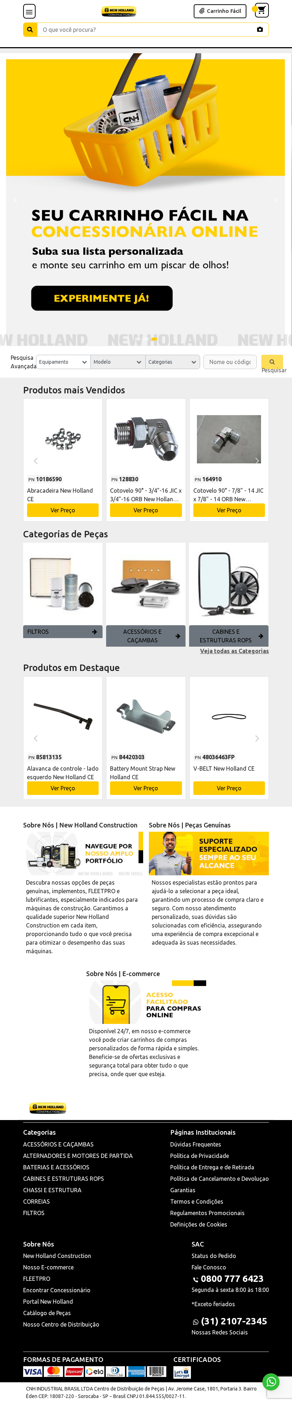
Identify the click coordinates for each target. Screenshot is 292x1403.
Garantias (182, 1190)
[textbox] (63, 362)
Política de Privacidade (199, 1156)
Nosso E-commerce (48, 1267)
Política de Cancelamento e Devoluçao (219, 1178)
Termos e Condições (196, 1201)
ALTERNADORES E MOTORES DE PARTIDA (78, 1156)
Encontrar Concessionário (56, 1290)
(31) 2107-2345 (234, 1321)
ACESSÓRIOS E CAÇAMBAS (142, 635)
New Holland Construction (57, 1256)
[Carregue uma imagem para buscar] (260, 29)
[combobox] (63, 362)
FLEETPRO (36, 1278)
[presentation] (15, 199)
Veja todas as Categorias (234, 651)
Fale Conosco (209, 1267)
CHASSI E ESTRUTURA (52, 1190)
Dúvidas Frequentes (195, 1144)
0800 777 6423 (232, 1278)
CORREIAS (36, 1201)
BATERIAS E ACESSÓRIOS (56, 1167)
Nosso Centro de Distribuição (61, 1324)
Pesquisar (272, 368)
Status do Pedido (214, 1256)
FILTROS (38, 631)
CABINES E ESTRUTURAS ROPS (226, 635)
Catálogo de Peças (47, 1313)
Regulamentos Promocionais (207, 1213)
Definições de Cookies (198, 1224)
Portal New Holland (48, 1301)
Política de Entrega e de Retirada (212, 1167)
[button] (138, 339)
